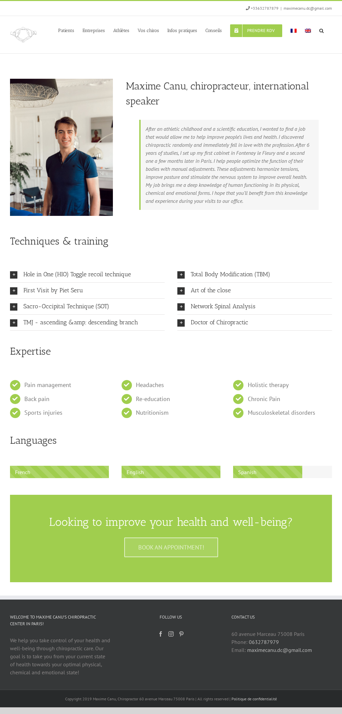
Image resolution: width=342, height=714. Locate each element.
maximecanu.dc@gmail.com (308, 8)
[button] (321, 30)
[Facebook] (160, 634)
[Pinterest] (181, 634)
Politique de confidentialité (254, 698)
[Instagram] (171, 634)
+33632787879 (265, 8)
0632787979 (264, 642)
